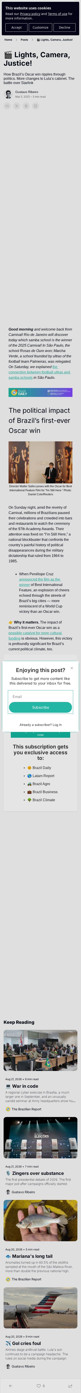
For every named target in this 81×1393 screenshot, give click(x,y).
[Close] (72, 668)
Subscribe (40, 707)
